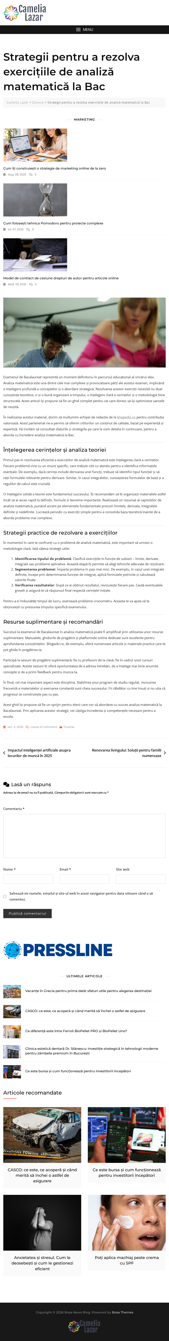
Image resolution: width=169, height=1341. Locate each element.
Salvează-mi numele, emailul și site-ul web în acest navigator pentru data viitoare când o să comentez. (81, 896)
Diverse (69, 727)
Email (65, 869)
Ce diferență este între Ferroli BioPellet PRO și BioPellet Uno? (76, 1031)
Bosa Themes (122, 1312)
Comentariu (13, 808)
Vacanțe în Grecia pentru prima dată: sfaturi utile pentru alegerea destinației (88, 991)
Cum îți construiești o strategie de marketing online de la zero (54, 168)
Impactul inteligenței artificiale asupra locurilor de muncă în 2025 (39, 753)
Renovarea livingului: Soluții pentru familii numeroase (126, 753)
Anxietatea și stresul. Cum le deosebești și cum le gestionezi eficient (42, 1263)
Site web (122, 869)
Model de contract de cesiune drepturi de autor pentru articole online (61, 278)
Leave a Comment (44, 727)
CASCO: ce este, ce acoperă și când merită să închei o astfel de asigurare (85, 1011)
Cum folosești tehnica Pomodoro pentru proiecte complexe (53, 223)
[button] (84, 30)
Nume (9, 869)
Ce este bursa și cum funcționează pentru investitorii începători (78, 1071)
